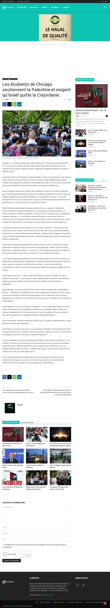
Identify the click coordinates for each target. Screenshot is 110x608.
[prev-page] (3, 493)
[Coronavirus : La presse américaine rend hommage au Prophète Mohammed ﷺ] (80, 188)
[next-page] (7, 493)
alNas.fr (12, 606)
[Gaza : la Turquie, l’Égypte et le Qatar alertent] (36, 434)
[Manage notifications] (105, 603)
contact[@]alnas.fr (48, 595)
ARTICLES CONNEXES (11, 422)
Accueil (4, 44)
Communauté (21, 44)
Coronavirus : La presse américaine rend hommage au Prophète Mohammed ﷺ (97, 187)
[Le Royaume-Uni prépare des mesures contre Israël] (60, 477)
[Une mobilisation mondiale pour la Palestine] (13, 477)
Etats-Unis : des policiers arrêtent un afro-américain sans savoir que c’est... (98, 197)
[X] (106, 1)
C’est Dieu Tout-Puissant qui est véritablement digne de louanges (97, 142)
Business (55, 7)
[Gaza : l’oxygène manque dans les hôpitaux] (60, 456)
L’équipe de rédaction (58, 602)
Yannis (7, 99)
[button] (105, 7)
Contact (66, 7)
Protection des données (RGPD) (94, 602)
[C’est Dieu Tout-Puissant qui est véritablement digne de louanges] (60, 434)
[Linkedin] (19, 104)
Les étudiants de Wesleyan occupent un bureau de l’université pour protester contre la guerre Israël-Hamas (55, 392)
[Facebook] (102, 1)
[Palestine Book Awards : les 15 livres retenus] (13, 434)
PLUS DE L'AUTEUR (27, 422)
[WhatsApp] (14, 104)
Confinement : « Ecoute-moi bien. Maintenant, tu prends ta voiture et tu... (97, 208)
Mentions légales (45, 602)
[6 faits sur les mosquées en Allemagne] (36, 456)
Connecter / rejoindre (23, 1)
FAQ (37, 602)
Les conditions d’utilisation (75, 602)
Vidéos (44, 7)
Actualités (21, 7)
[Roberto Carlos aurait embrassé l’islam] (13, 456)
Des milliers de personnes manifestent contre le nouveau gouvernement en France (17, 391)
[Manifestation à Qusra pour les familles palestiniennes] (36, 477)
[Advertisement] (55, 62)
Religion (34, 7)
